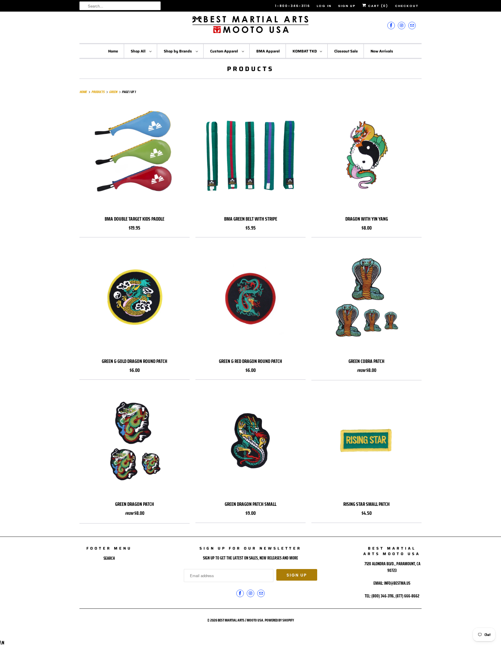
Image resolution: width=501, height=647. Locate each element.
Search (109, 558)
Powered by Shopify (279, 620)
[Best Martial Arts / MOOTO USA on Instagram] (401, 25)
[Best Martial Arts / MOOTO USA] (250, 26)
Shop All (138, 51)
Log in (324, 5)
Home (113, 51)
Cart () (377, 5)
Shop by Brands (178, 51)
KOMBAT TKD (305, 51)
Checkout (407, 5)
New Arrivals (382, 51)
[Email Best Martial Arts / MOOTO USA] (412, 25)
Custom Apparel (224, 51)
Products (250, 69)
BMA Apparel (268, 51)
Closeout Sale (346, 51)
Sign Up (346, 5)
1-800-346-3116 (292, 5)
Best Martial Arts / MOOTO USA (240, 620)
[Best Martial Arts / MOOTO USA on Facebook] (391, 25)
